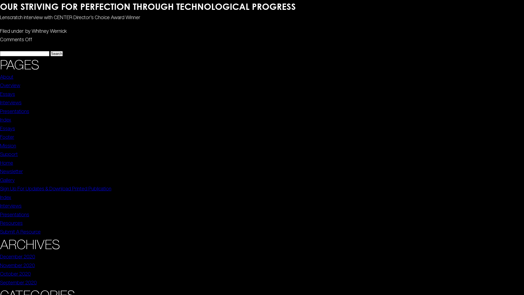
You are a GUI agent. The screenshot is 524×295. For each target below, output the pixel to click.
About (6, 76)
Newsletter (11, 171)
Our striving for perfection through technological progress (148, 6)
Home (6, 162)
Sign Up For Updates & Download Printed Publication (55, 188)
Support (9, 154)
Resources (11, 222)
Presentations (14, 111)
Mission (8, 145)
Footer (7, 136)
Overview (10, 85)
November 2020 (17, 265)
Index (5, 119)
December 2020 (17, 256)
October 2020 (15, 273)
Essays (7, 94)
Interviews (11, 102)
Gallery (7, 180)
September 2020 (18, 282)
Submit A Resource (20, 231)
